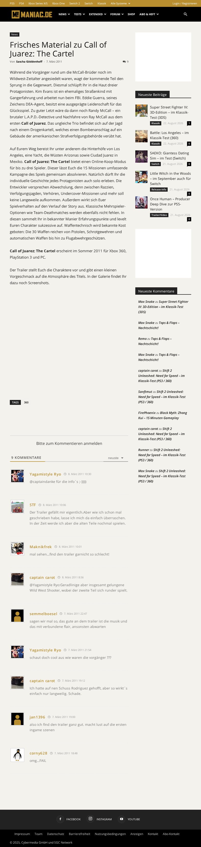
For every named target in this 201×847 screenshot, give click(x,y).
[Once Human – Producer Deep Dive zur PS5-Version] (141, 202)
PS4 (21, 3)
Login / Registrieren (185, 3)
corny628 (39, 753)
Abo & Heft (147, 14)
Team (38, 834)
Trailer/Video (159, 215)
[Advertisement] (163, 56)
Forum (115, 14)
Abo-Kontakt (171, 834)
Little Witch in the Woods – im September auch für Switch (170, 178)
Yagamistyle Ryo (45, 474)
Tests (77, 14)
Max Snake (146, 301)
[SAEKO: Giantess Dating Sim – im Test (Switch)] (141, 156)
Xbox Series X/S (38, 3)
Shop (131, 14)
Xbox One (58, 3)
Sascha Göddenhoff (29, 61)
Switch (89, 3)
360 (26, 402)
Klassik (102, 3)
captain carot (42, 577)
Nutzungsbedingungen (110, 834)
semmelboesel (43, 613)
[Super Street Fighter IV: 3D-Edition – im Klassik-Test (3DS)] (141, 111)
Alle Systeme (119, 3)
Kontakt (153, 834)
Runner (143, 450)
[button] (185, 14)
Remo (142, 338)
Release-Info (158, 189)
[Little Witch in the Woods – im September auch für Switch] (141, 177)
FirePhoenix (147, 412)
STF (33, 504)
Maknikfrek (41, 546)
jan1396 (37, 717)
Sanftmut (145, 391)
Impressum (22, 834)
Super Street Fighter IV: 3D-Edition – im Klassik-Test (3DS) (169, 112)
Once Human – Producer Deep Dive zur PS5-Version (170, 204)
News (62, 14)
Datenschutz (55, 834)
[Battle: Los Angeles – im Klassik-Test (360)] (141, 136)
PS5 (12, 3)
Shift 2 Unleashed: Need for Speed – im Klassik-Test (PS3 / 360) (161, 375)
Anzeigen (136, 834)
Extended (96, 14)
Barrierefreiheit (79, 834)
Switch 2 (74, 3)
